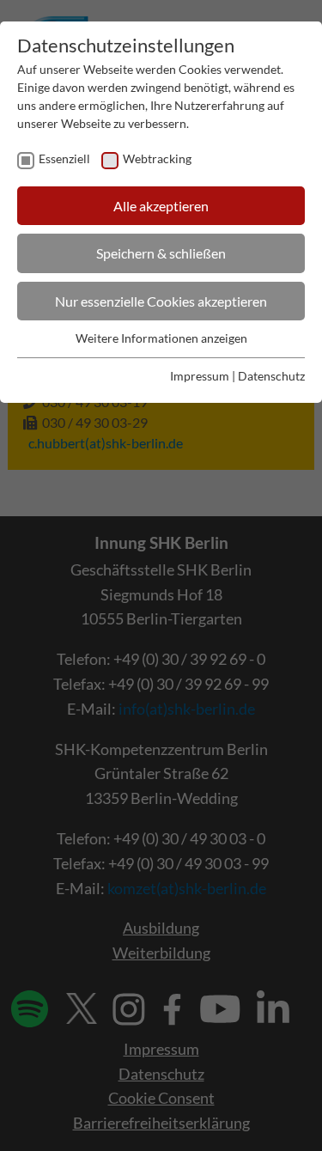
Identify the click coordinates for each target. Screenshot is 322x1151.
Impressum (199, 375)
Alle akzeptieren (161, 206)
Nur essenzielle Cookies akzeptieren (161, 301)
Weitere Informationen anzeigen (161, 338)
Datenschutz (271, 375)
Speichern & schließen (161, 253)
